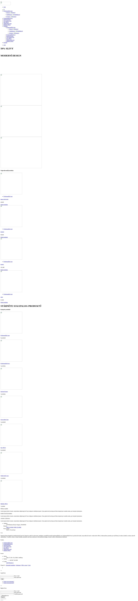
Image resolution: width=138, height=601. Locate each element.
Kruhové (8, 16)
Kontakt (5, 42)
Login (2, 579)
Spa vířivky (6, 22)
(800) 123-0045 (9, 527)
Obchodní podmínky (10, 565)
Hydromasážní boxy (8, 18)
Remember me (5, 595)
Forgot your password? (8, 582)
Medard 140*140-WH (4, 199)
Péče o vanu (24, 565)
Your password (17, 577)
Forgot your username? (8, 581)
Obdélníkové (9, 14)
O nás (29, 565)
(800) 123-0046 (17, 527)
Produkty (5, 26)
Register (3, 597)
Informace (18, 565)
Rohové (8, 12)
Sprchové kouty (7, 19)
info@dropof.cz (10, 562)
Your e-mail (16, 576)
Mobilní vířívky (7, 24)
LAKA (2, 297)
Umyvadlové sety (7, 21)
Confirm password (18, 594)
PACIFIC (2, 264)
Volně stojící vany (7, 23)
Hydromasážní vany (8, 11)
